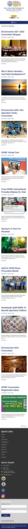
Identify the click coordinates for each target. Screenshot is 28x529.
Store (3, 454)
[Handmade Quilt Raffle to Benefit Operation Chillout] (14, 324)
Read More (3, 63)
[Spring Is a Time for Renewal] (14, 245)
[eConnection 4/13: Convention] (14, 364)
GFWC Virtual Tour (10, 152)
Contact (3, 457)
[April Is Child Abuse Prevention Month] (14, 284)
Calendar (4, 439)
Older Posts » (24, 426)
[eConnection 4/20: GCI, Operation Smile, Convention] (14, 129)
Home (3, 434)
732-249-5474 (6, 465)
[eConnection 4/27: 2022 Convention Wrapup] (14, 48)
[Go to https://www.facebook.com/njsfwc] (3, 490)
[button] (14, 22)
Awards (3, 447)
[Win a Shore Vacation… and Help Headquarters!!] (14, 87)
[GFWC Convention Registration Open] (14, 403)
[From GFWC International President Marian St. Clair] (14, 205)
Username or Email (5, 504)
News (3, 437)
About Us (4, 449)
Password (3, 509)
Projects (4, 444)
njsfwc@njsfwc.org (7, 474)
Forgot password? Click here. (7, 520)
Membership (5, 442)
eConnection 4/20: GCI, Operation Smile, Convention (12, 113)
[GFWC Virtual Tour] (14, 165)
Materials (4, 452)
